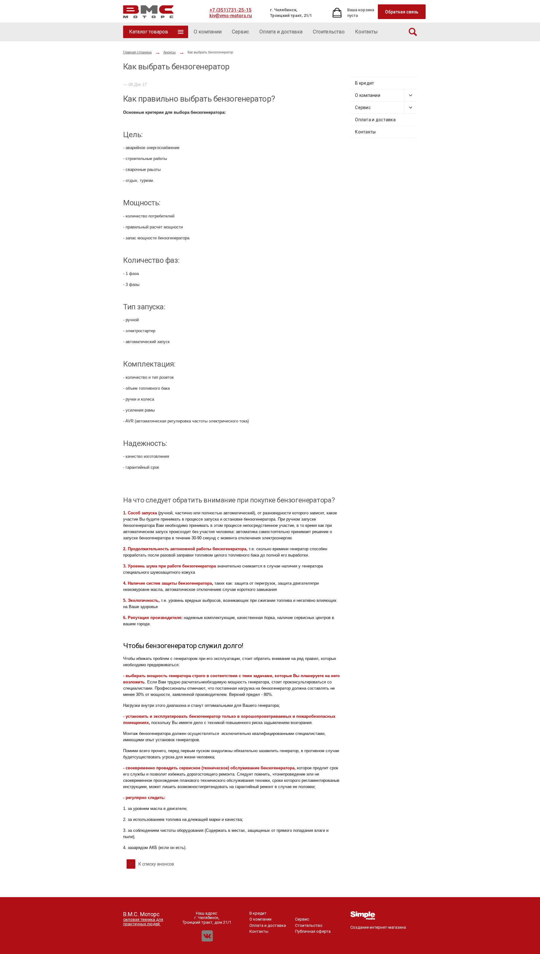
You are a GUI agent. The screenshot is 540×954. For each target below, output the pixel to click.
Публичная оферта (313, 931)
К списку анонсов (156, 864)
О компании (367, 95)
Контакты (365, 131)
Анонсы (169, 52)
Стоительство (308, 925)
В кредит (364, 83)
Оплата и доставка (375, 119)
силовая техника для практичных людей (143, 921)
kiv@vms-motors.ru (230, 15)
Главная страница (137, 52)
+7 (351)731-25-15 (230, 10)
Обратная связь (401, 11)
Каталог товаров (148, 32)
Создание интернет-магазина (378, 927)
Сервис (363, 107)
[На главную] (148, 11)
